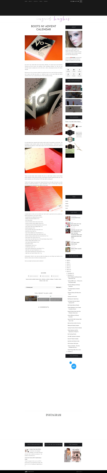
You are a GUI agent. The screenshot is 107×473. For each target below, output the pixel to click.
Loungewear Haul (75, 217)
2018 (68, 264)
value (44, 280)
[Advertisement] (53, 10)
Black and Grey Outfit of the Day (74, 323)
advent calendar (32, 279)
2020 (68, 260)
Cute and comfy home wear (73, 108)
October (69, 351)
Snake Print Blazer (76, 248)
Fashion (45, 1)
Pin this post (55, 276)
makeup (51, 279)
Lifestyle (36, 1)
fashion (66, 203)
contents (48, 279)
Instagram (68, 71)
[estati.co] (26, 471)
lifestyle (66, 206)
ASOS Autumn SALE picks (73, 343)
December (70, 273)
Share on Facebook (34, 276)
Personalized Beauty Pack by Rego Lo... (43, 299)
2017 (68, 266)
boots (40, 279)
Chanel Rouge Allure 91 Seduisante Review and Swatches (72, 102)
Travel (40, 1)
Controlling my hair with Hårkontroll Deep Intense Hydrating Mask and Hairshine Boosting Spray (72, 96)
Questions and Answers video (73, 341)
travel (66, 208)
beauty (37, 279)
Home (26, 1)
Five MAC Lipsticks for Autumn (74, 336)
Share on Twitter (45, 276)
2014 (68, 271)
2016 (68, 267)
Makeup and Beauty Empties (73, 325)
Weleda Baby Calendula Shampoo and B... (30, 299)
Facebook (79, 71)
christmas (44, 279)
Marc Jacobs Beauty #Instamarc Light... (55, 299)
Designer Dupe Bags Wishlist (35, 449)
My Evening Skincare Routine (73, 305)
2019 (68, 262)
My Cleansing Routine (72, 334)
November (70, 275)
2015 (68, 269)
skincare (41, 280)
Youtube (74, 71)
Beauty (30, 1)
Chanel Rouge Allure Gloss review (74, 349)
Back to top (79, 471)
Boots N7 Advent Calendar (73, 338)
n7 (54, 279)
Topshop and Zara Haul (72, 296)
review (60, 279)
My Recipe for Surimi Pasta (73, 299)
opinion (56, 279)
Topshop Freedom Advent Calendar (75, 328)
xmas (47, 280)
